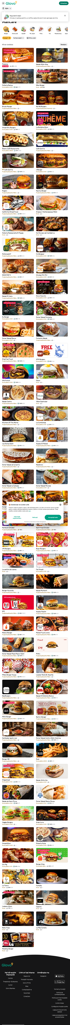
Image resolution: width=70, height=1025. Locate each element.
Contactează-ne (27, 989)
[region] (35, 30)
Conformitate (59, 1003)
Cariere (10, 978)
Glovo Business (10, 988)
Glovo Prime (27, 983)
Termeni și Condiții (59, 989)
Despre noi (27, 976)
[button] (6, 30)
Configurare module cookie (59, 1006)
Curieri (10, 985)
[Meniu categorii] (3, 3)
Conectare (27, 996)
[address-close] (65, 15)
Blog (26, 986)
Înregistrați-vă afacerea (10, 981)
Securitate (27, 993)
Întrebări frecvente (27, 979)
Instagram (43, 976)
